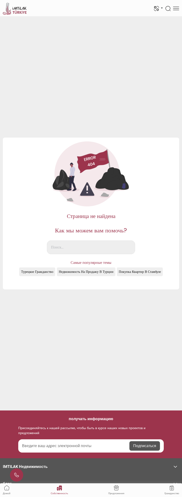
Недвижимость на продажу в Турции (86, 271)
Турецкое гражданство (37, 271)
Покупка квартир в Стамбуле (140, 271)
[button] (91, 466)
